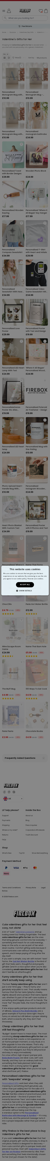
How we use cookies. (35, 579)
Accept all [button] (25, 585)
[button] (25, 590)
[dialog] (25, 580)
